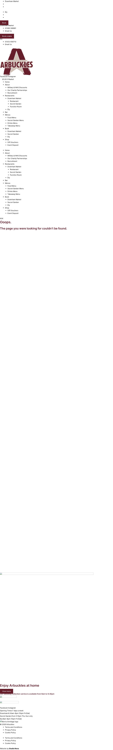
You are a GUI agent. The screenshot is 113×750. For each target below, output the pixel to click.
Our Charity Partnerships (17, 90)
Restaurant (14, 101)
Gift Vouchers (13, 142)
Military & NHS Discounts (17, 87)
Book (7, 128)
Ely (9, 109)
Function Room (16, 107)
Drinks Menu (12, 123)
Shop (7, 139)
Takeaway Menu (14, 126)
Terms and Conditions (13, 727)
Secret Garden (15, 104)
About (7, 85)
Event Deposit (13, 145)
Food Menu (12, 118)
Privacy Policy (10, 730)
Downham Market (14, 98)
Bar (6, 112)
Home (7, 82)
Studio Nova (14, 748)
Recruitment (12, 93)
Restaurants (9, 96)
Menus (7, 115)
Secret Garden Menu (16, 120)
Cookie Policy (10, 733)
